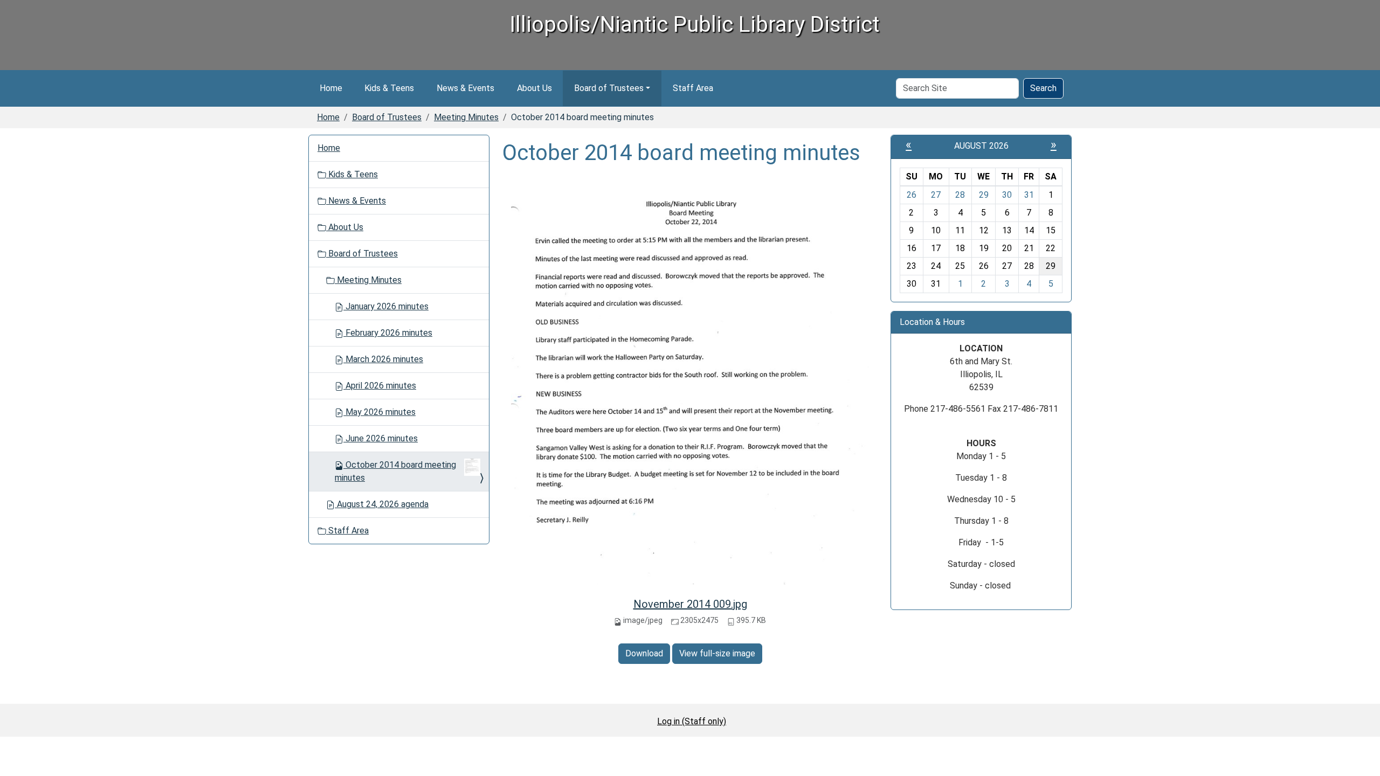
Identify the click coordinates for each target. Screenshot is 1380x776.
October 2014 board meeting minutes (395, 471)
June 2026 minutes (380, 438)
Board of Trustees (609, 88)
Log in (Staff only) (691, 721)
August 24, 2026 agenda (382, 504)
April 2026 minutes (379, 385)
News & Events (465, 88)
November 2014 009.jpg (690, 604)
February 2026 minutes (387, 333)
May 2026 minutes (379, 412)
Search (1043, 88)
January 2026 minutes (386, 306)
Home (331, 88)
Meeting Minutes (466, 117)
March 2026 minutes (383, 359)
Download (644, 653)
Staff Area (693, 88)
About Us (534, 88)
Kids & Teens (389, 88)
